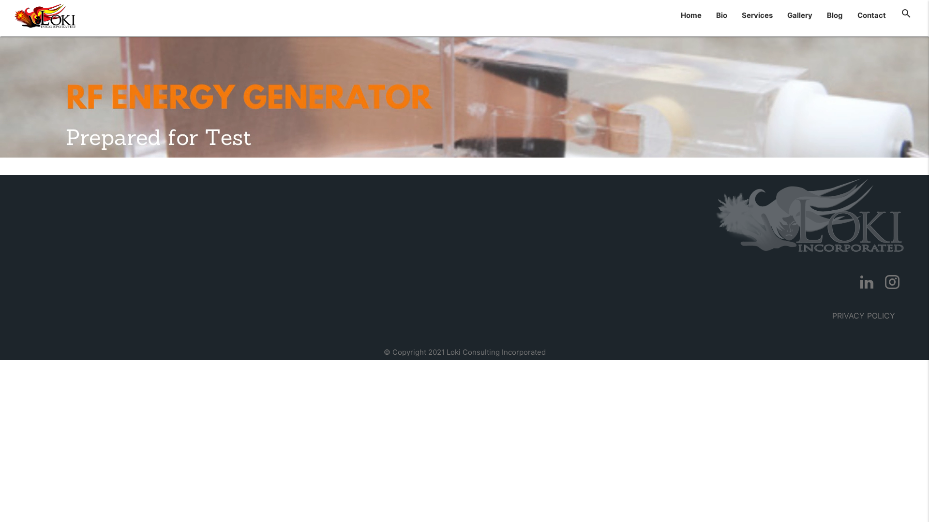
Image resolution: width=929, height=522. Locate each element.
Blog (835, 15)
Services (757, 15)
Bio (721, 15)
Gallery (799, 15)
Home (691, 15)
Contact (871, 15)
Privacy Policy (863, 315)
